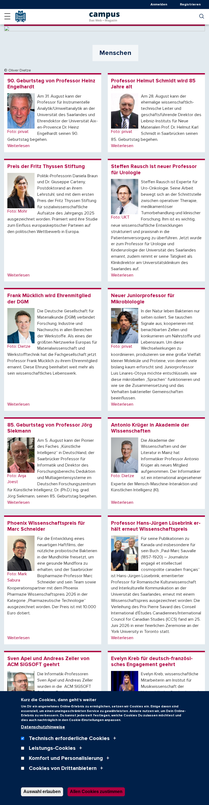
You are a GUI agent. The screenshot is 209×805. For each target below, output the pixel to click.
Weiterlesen (18, 145)
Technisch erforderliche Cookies (69, 738)
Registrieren (190, 4)
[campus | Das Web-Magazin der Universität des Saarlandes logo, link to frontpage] (104, 15)
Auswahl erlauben (42, 791)
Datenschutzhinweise (43, 727)
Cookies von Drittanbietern (63, 768)
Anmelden (158, 4)
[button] (7, 16)
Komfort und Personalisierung (66, 758)
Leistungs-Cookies (52, 748)
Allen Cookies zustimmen (96, 791)
